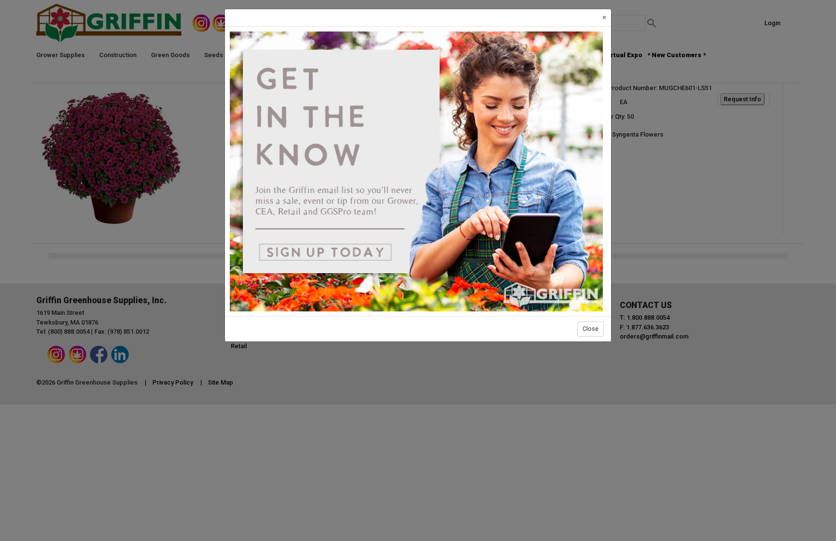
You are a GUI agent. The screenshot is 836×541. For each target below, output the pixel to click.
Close (590, 328)
